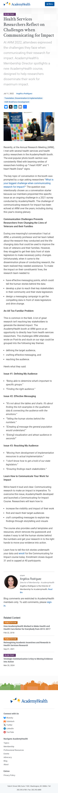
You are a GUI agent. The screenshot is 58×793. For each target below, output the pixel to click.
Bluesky (9, 718)
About (6, 764)
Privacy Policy (9, 775)
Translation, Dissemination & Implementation (23, 98)
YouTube (10, 732)
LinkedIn (10, 728)
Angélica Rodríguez (24, 93)
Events (6, 754)
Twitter (9, 725)
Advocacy (8, 757)
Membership (9, 746)
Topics (6, 743)
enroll (22, 553)
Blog (5, 761)
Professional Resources (14, 750)
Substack (10, 721)
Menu (51, 4)
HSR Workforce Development (16, 102)
